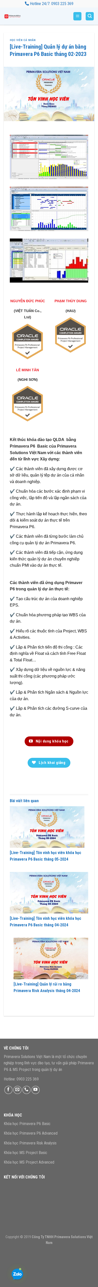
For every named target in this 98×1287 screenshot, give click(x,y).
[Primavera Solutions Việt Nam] (16, 16)
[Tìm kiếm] (90, 16)
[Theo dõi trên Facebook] (8, 1090)
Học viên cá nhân (23, 40)
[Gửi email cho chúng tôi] (17, 1090)
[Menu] (77, 16)
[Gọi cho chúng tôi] (26, 1090)
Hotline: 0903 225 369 (21, 1079)
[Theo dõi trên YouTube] (35, 1090)
